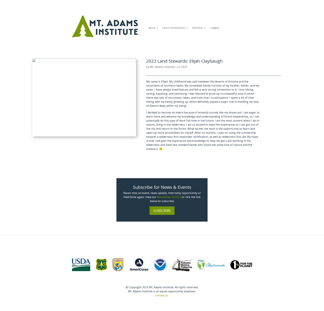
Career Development (173, 27)
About (151, 27)
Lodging (214, 27)
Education (197, 27)
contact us (161, 295)
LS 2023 (182, 67)
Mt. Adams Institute (162, 67)
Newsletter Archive (169, 197)
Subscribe (162, 210)
